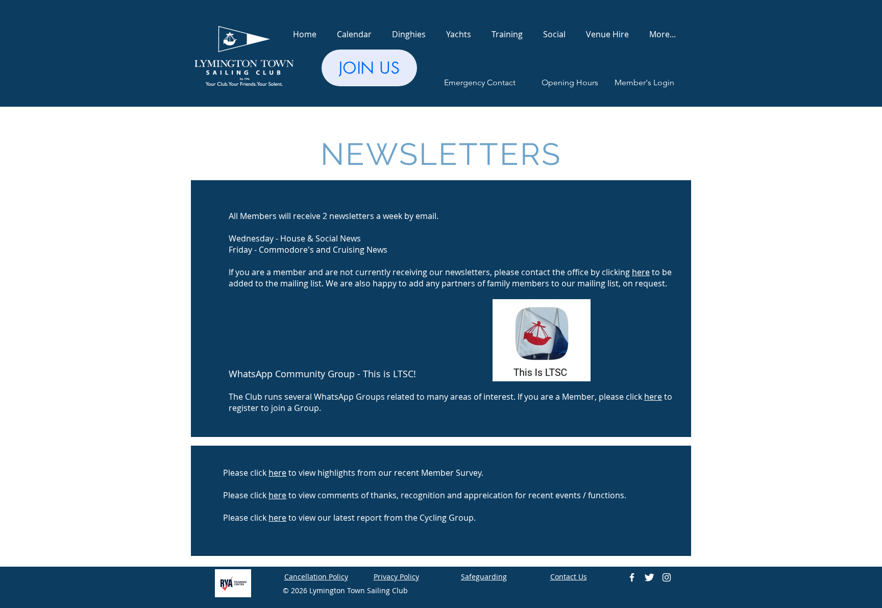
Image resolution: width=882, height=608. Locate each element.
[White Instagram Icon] (666, 577)
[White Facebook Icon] (632, 577)
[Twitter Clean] (649, 577)
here (653, 396)
